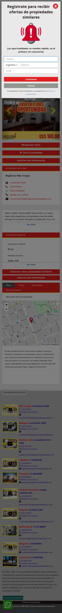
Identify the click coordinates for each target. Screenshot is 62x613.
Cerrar (31, 85)
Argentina (11, 64)
